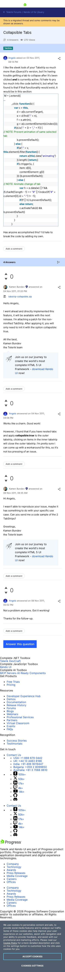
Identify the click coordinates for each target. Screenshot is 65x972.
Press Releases (16, 873)
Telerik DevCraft (10, 661)
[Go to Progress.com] (11, 843)
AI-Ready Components (31, 673)
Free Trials (13, 681)
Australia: (30, 769)
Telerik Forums (13, 12)
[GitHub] (15, 796)
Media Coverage (17, 876)
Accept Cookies (32, 956)
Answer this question (20, 644)
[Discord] (15, 800)
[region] (32, 946)
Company (13, 864)
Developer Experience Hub (23, 696)
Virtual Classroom (18, 723)
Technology (14, 867)
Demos (11, 699)
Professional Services (20, 717)
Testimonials (14, 743)
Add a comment (14, 248)
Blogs (10, 711)
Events (11, 726)
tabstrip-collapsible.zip (20, 296)
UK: (27, 760)
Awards (11, 870)
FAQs (10, 729)
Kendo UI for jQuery (34, 12)
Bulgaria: (30, 766)
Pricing (11, 684)
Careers (11, 879)
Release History (16, 705)
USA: (27, 757)
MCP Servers (8, 673)
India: (28, 763)
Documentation (16, 702)
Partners (12, 720)
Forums (11, 708)
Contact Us (14, 755)
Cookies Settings (32, 965)
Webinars (12, 714)
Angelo (12, 57)
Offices (11, 882)
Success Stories (17, 740)
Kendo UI (5, 667)
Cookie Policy (10, 943)
